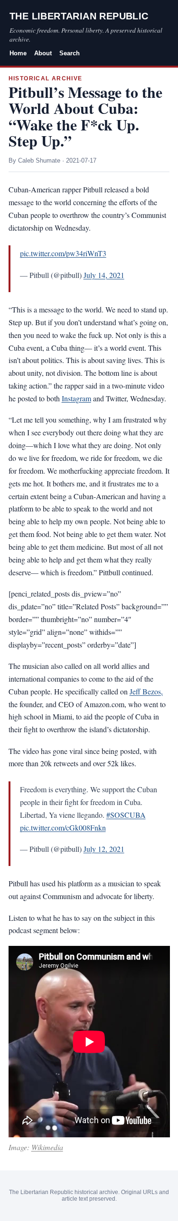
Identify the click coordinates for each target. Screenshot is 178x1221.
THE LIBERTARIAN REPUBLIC (79, 16)
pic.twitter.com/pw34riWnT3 (63, 253)
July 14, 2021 (104, 275)
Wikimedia (47, 1147)
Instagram (76, 398)
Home (18, 53)
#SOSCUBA (126, 815)
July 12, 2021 (104, 849)
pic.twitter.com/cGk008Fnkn (63, 827)
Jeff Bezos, (146, 691)
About (43, 53)
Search (69, 53)
